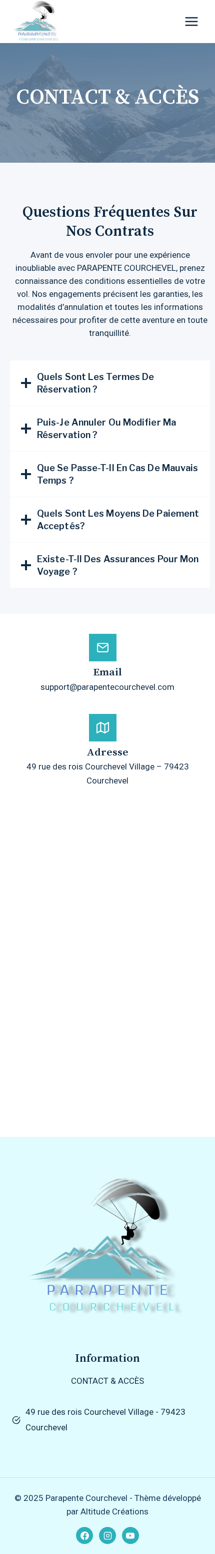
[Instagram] (107, 1535)
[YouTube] (130, 1535)
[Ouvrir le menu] (191, 22)
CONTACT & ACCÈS (107, 1381)
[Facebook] (84, 1535)
